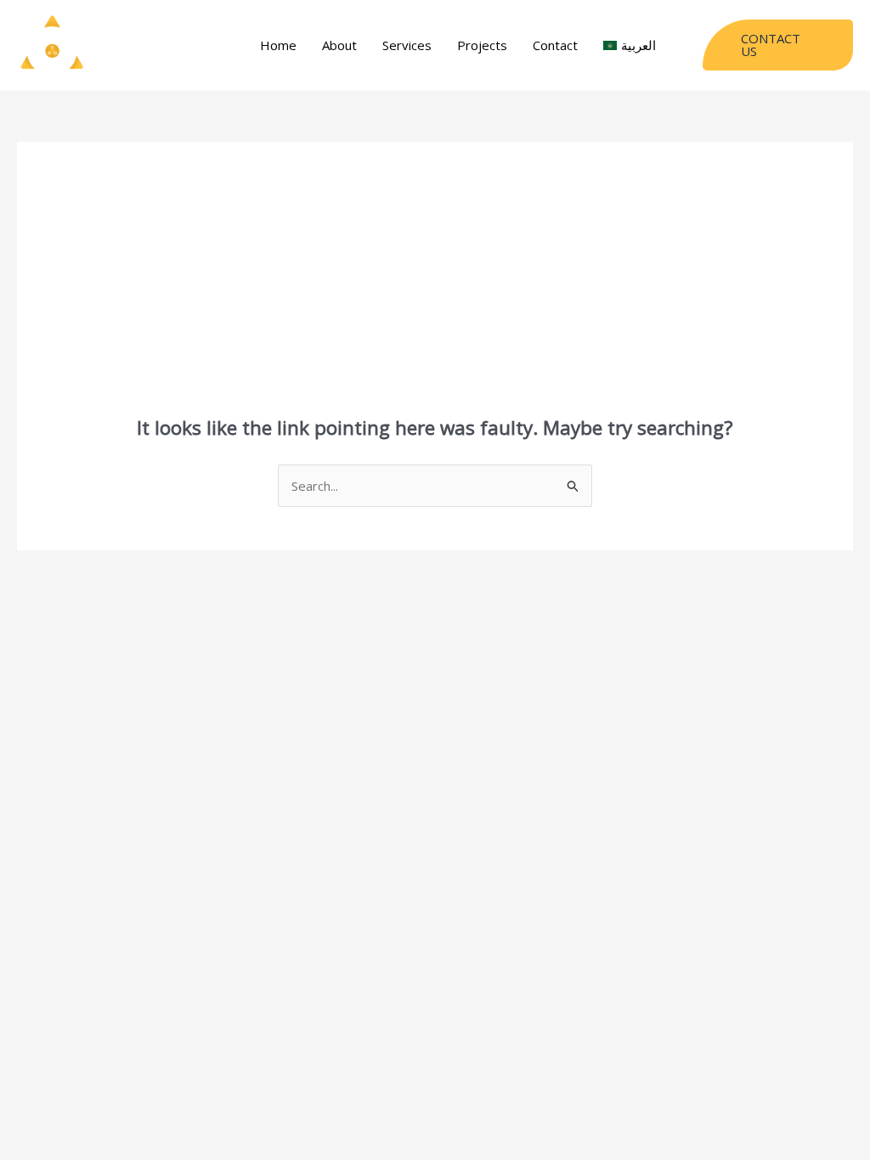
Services (407, 45)
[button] (778, 45)
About (339, 45)
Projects (482, 45)
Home (278, 45)
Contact (555, 45)
